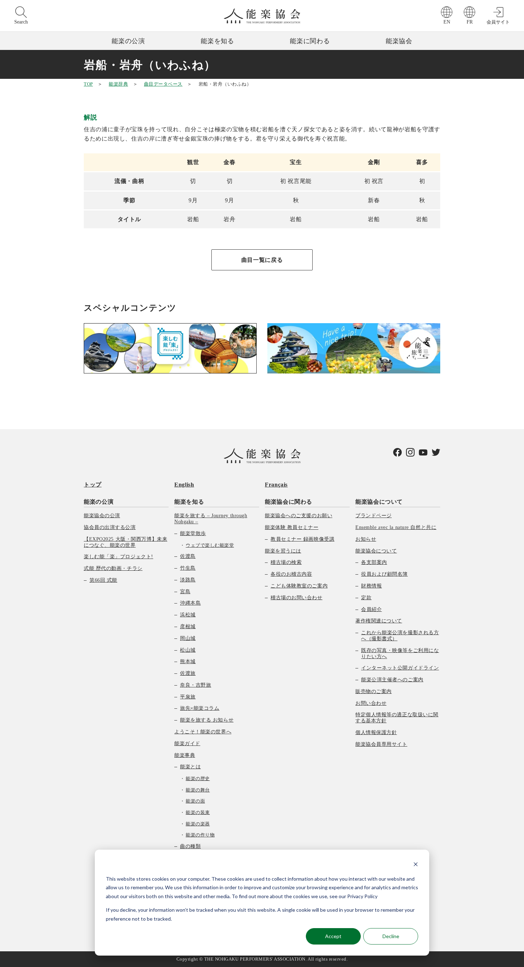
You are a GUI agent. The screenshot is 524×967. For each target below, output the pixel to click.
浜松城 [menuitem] (188, 614)
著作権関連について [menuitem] (378, 621)
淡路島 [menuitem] (188, 579)
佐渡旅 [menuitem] (188, 673)
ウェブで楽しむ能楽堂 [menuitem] (210, 545)
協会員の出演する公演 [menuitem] (110, 527)
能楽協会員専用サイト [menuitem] (381, 744)
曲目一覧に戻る (262, 260)
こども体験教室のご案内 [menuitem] (299, 586)
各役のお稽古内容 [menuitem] (291, 574)
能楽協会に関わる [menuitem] (288, 502)
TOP (88, 84)
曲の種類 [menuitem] (190, 846)
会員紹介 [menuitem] (371, 609)
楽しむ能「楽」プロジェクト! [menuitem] (118, 556)
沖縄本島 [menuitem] (190, 603)
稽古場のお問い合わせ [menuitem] (297, 597)
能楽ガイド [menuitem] (187, 743)
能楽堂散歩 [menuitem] (193, 533)
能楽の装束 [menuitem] (198, 812)
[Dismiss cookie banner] (415, 865)
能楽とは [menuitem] (190, 766)
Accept (333, 936)
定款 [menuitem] (366, 597)
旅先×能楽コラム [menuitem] (199, 708)
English (184, 485)
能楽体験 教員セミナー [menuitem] (291, 527)
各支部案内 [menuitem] (374, 562)
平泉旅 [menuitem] (188, 696)
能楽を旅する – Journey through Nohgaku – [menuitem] (210, 518)
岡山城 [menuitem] (188, 638)
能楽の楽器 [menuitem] (198, 823)
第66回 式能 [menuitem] (103, 580)
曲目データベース (163, 84)
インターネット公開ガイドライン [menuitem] (400, 668)
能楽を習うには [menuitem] (283, 551)
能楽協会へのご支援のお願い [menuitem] (298, 515)
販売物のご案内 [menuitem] (373, 691)
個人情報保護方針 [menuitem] (376, 732)
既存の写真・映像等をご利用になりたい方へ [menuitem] (400, 653)
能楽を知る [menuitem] (189, 502)
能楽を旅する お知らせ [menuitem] (206, 720)
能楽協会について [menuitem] (379, 502)
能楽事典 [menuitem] (184, 755)
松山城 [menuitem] (188, 650)
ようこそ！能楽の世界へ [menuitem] (202, 731)
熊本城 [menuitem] (188, 661)
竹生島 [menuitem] (188, 568)
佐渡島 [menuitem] (188, 556)
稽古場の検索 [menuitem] (286, 562)
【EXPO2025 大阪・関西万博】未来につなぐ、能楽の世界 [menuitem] (125, 542)
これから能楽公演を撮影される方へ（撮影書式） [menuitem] (400, 635)
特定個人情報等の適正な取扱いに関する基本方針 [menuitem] (396, 717)
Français (276, 485)
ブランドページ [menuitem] (373, 515)
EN (446, 22)
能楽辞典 (118, 84)
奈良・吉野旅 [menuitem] (195, 685)
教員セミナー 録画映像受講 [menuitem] (302, 539)
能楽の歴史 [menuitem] (198, 778)
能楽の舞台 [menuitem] (198, 790)
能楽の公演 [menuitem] (98, 502)
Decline (390, 936)
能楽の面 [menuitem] (195, 801)
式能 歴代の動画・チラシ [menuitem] (113, 568)
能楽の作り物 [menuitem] (200, 835)
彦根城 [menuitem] (188, 626)
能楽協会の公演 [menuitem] (102, 515)
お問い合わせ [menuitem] (370, 703)
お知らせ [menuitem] (365, 539)
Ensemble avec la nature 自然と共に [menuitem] (395, 527)
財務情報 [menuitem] (371, 586)
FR (470, 22)
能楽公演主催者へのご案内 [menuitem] (392, 679)
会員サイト (498, 22)
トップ (93, 485)
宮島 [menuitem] (185, 591)
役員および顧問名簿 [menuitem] (384, 574)
